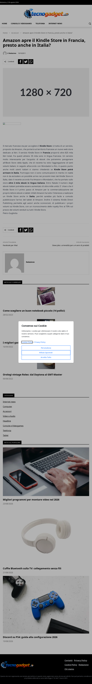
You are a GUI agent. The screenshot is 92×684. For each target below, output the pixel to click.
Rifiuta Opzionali (46, 352)
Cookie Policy (27, 342)
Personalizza (46, 348)
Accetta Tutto (46, 357)
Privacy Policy (39, 342)
